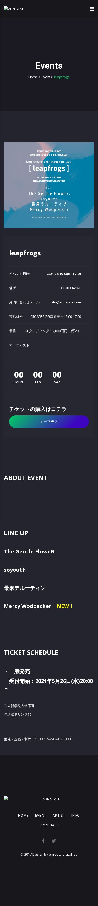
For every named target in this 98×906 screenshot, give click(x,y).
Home (23, 815)
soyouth (15, 569)
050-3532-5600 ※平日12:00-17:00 (56, 316)
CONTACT (48, 825)
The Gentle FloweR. (30, 551)
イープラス (49, 421)
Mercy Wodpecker (27, 606)
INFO (75, 815)
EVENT (41, 815)
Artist (59, 815)
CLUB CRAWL (71, 288)
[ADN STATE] (14, 9)
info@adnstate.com (65, 302)
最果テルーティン (25, 587)
